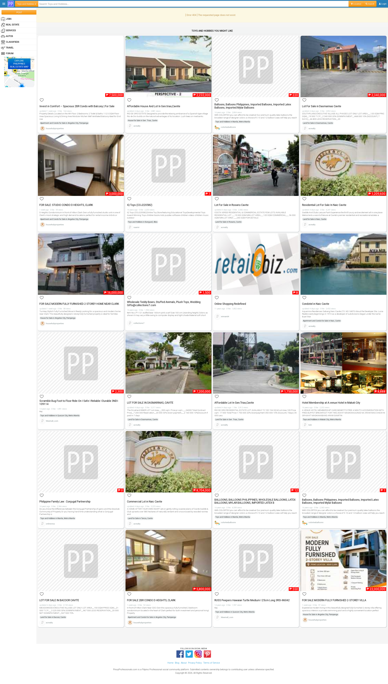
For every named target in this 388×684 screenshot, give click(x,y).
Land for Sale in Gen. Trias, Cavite (229, 419)
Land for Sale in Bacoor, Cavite (53, 617)
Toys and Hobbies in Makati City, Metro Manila (322, 419)
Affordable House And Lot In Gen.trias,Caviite (153, 106)
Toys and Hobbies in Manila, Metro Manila (232, 122)
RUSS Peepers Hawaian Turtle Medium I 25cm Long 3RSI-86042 (252, 600)
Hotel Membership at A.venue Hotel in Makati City (331, 402)
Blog (177, 663)
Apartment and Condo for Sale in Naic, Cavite (322, 321)
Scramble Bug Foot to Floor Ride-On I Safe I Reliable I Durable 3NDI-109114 (79, 402)
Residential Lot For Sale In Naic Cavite (324, 205)
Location (357, 4)
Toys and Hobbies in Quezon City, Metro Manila (59, 416)
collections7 (139, 323)
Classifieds (12, 42)
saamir (136, 227)
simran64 (225, 316)
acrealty (137, 126)
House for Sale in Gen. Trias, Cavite (142, 120)
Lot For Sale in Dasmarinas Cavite (321, 106)
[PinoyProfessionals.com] (11, 4)
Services (11, 30)
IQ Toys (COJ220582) (139, 205)
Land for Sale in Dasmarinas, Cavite (318, 123)
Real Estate (12, 24)
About (184, 663)
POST (19, 12)
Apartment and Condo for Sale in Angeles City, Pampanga (64, 123)
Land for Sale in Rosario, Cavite (228, 222)
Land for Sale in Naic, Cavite (314, 219)
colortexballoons (228, 127)
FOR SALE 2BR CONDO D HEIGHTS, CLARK (151, 600)
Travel (10, 47)
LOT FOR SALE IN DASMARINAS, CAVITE (150, 402)
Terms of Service (211, 663)
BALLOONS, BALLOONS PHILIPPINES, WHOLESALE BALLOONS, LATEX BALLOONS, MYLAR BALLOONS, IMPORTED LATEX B (255, 501)
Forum (9, 53)
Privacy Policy (195, 663)
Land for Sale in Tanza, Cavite (140, 518)
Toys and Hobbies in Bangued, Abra (142, 222)
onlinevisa (50, 524)
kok (310, 425)
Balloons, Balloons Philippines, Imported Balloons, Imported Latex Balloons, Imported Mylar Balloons (252, 106)
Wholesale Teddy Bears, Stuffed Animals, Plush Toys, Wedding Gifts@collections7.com (164, 304)
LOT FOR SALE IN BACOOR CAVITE (59, 600)
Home (170, 663)
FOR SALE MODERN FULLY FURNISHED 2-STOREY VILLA (334, 600)
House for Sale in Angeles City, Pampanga (57, 318)
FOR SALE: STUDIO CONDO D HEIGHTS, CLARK (66, 205)
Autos (9, 36)
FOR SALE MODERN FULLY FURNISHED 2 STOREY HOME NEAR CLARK (79, 303)
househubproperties (55, 128)
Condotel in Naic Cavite (315, 303)
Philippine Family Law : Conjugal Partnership (64, 501)
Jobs (9, 19)
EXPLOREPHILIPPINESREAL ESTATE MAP (19, 63)
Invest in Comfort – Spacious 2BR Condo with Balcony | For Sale (76, 106)
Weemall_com (52, 421)
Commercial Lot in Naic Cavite (144, 501)
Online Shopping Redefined (230, 303)
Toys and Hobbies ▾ (26, 3)
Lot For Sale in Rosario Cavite (231, 205)
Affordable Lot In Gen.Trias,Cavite (234, 402)
